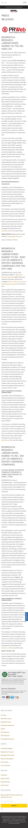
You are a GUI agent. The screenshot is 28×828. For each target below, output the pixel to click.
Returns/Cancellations (7, 759)
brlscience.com (5, 231)
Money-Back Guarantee (7, 755)
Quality (3, 729)
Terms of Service (5, 765)
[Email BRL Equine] (24, 2)
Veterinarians (5, 785)
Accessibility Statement (7, 739)
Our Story (3, 715)
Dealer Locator (5, 778)
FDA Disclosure (5, 735)
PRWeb (15, 240)
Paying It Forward (6, 722)
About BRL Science (6, 718)
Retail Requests (5, 782)
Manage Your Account (7, 752)
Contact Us (4, 775)
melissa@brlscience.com (15, 236)
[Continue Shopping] (25, 2)
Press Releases (5, 732)
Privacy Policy (5, 762)
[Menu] (2, 2)
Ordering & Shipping (6, 748)
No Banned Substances (7, 725)
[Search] (5, 2)
